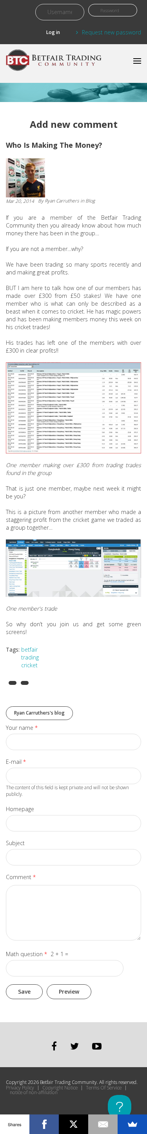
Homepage (20, 809)
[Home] (55, 63)
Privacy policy (20, 1088)
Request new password (111, 32)
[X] (73, 1124)
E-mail (16, 761)
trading (30, 657)
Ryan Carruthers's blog (39, 712)
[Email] (103, 1124)
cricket (29, 665)
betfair (29, 649)
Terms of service (104, 1088)
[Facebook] (44, 1124)
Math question (26, 954)
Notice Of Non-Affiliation (34, 1092)
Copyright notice (60, 1088)
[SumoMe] (132, 1124)
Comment (21, 877)
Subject (15, 843)
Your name (22, 727)
